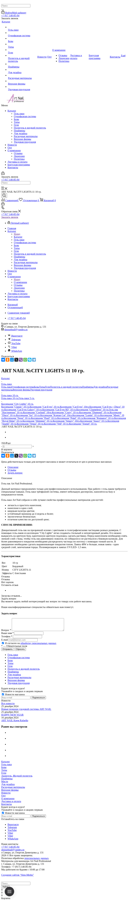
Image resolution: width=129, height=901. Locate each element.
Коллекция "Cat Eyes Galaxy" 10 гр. (23, 409)
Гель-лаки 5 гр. (27, 398)
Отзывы (18, 153)
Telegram (16, 339)
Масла (4, 781)
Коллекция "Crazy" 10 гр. (65, 412)
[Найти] (2, 9)
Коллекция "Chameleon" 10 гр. (92, 409)
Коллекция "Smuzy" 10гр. (66, 421)
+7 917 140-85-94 (10, 15)
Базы (16, 119)
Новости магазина (14, 694)
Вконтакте (16, 335)
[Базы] (22, 38)
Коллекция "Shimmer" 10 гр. (37, 421)
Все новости (8, 703)
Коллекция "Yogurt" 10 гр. (83, 423)
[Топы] (22, 44)
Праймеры (19, 130)
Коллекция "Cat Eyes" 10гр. (74, 406)
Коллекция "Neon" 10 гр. (17, 418)
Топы (17, 122)
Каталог (12, 110)
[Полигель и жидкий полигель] (22, 55)
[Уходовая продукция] (22, 86)
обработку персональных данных (38, 643)
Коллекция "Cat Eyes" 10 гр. (45, 406)
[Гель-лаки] (22, 27)
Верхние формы (22, 139)
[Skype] (29, 360)
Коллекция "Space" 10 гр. (93, 421)
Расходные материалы (26, 136)
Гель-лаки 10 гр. (10, 398)
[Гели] (22, 49)
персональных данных (36, 858)
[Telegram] (34, 360)
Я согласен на (30, 643)
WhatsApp (16, 351)
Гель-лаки (19, 113)
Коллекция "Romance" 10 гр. (99, 418)
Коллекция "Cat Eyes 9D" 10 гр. (59, 409)
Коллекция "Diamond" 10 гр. (94, 412)
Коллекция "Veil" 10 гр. (56, 423)
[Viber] (21, 360)
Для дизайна (20, 133)
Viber (14, 347)
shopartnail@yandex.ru (16, 329)
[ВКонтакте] (3, 360)
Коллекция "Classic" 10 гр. (15, 406)
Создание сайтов (17, 875)
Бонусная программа (19, 164)
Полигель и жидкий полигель (30, 127)
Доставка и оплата (17, 161)
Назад (17, 234)
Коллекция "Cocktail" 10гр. (37, 412)
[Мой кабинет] (3, 174)
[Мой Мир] (12, 360)
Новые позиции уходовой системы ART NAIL (26, 709)
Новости (12, 144)
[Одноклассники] (7, 360)
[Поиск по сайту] (4, 195)
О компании (14, 150)
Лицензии (19, 156)
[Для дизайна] (22, 69)
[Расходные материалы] (22, 75)
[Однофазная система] (22, 32)
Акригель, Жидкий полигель (16, 775)
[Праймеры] (22, 64)
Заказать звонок (9, 217)
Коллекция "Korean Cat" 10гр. (56, 415)
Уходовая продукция (25, 142)
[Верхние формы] (22, 81)
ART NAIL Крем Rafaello (14, 720)
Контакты (13, 167)
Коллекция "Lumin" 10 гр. (86, 415)
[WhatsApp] (25, 360)
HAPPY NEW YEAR (12, 714)
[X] (16, 360)
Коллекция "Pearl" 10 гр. (44, 418)
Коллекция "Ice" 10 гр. (28, 415)
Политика (19, 159)
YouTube (15, 343)
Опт (10, 147)
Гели (16, 125)
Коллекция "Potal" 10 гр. (70, 418)
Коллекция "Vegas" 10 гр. (30, 423)
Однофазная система (25, 116)
